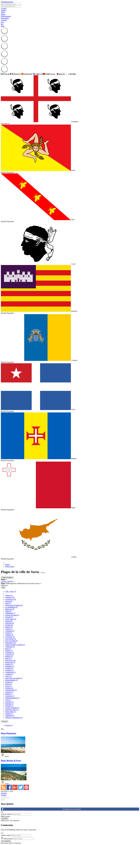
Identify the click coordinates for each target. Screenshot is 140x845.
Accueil (3, 8)
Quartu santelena (12, 708)
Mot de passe (5, 816)
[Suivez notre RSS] (4, 789)
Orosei (8, 601)
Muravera (9, 609)
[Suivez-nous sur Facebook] (9, 789)
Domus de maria (12, 615)
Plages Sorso (9, 566)
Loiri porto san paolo (13, 678)
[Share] (4, 797)
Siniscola (9, 623)
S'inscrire (18, 843)
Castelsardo (10, 672)
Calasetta (9, 652)
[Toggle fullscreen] (6, 797)
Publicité (4, 793)
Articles (3, 10)
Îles (2, 24)
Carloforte (10, 637)
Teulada (9, 625)
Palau (8, 658)
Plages (3, 14)
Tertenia (9, 688)
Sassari (8, 621)
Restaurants (5, 18)
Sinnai (8, 684)
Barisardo (9, 666)
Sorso (8, 686)
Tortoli (8, 633)
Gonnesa (9, 654)
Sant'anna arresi (11, 710)
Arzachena (10, 599)
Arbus (9, 595)
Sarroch (9, 714)
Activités (4, 20)
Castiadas (9, 631)
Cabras (8, 629)
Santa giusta (10, 712)
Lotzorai (9, 702)
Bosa (8, 649)
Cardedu (9, 670)
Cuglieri (9, 674)
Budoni (9, 650)
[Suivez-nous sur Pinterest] (26, 789)
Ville (3, 587)
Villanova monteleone (14, 717)
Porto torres (10, 660)
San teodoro (10, 639)
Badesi (8, 694)
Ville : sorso (10, 591)
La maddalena (11, 607)
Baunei (9, 627)
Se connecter (14, 820)
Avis (2, 22)
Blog (2, 26)
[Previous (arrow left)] (2, 799)
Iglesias (9, 656)
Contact (3, 795)
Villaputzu (10, 647)
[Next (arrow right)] (4, 799)
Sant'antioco (10, 643)
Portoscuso (10, 662)
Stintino (9, 664)
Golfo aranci (10, 619)
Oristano (9, 706)
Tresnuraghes (11, 690)
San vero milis (11, 641)
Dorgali (9, 617)
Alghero (9, 635)
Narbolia (9, 704)
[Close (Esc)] (2, 797)
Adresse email (6, 814)
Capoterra (9, 696)
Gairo (8, 676)
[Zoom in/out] (8, 797)
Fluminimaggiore (12, 698)
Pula (8, 603)
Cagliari (9, 668)
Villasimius (10, 613)
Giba (8, 700)
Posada (9, 682)
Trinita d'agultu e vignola (15, 645)
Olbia (8, 611)
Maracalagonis (11, 680)
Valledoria (10, 715)
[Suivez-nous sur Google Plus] (15, 789)
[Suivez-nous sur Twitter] (21, 789)
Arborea (9, 692)
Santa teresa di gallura (14, 605)
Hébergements (6, 16)
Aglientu (10, 597)
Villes (3, 12)
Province (4, 721)
